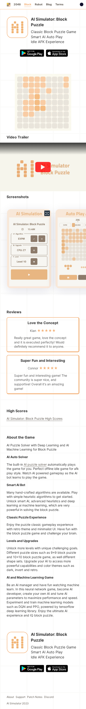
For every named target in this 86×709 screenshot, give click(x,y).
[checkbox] (81, 4)
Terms (59, 4)
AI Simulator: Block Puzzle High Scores (34, 418)
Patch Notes (34, 697)
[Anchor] (5, 137)
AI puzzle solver (35, 464)
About (10, 697)
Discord (49, 697)
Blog (49, 4)
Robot (39, 4)
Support (20, 697)
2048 (17, 4)
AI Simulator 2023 (18, 703)
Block (27, 4)
